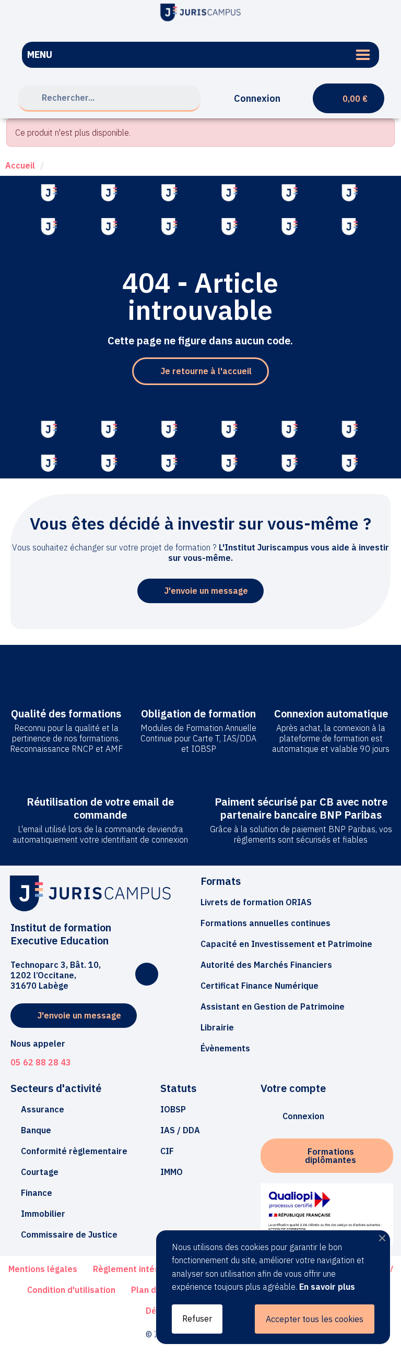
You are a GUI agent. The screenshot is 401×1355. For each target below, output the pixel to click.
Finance (36, 1193)
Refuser (197, 1318)
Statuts (178, 1088)
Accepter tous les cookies (314, 1319)
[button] (200, 371)
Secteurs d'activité (55, 1088)
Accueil (20, 165)
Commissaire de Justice (69, 1234)
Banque (36, 1130)
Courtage (39, 1172)
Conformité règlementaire (74, 1151)
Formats (220, 881)
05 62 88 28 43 (40, 1062)
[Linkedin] (146, 974)
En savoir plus (327, 1286)
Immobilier (43, 1213)
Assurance (42, 1109)
